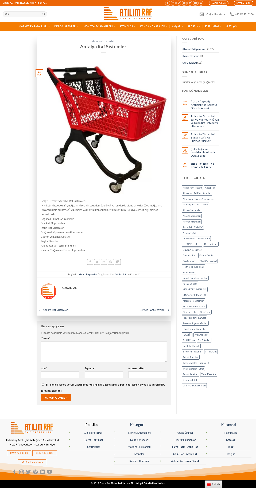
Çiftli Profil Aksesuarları (194, 385)
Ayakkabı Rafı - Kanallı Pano (196, 238)
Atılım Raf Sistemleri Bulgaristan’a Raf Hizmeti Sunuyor (203, 137)
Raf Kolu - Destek (191, 346)
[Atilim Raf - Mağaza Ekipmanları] (128, 14)
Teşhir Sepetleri (190, 374)
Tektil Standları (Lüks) (193, 368)
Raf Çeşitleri (189, 62)
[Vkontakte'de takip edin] (200, 3)
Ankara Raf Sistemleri (55, 309)
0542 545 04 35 (45, 453)
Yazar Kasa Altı (208, 374)
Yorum (45, 338)
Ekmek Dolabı (206, 255)
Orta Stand (205, 312)
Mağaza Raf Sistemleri (193, 300)
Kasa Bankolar (190, 283)
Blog (231, 446)
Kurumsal (228, 424)
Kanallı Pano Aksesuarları (195, 278)
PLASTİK (193, 26)
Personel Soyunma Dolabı (195, 323)
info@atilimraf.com (32, 462)
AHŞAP (176, 26)
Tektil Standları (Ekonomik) (196, 363)
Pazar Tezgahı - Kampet (194, 317)
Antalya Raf (120, 274)
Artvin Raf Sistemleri (153, 309)
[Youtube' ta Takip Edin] (195, 3)
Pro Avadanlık (201, 334)
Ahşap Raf (210, 187)
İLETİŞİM (231, 26)
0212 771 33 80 (19, 453)
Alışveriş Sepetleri (192, 215)
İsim (44, 368)
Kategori (137, 424)
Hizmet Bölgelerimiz (104, 41)
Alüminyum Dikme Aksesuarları (198, 199)
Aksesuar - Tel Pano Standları (197, 193)
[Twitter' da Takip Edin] (178, 3)
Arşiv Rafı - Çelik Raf (193, 227)
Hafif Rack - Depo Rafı (193, 266)
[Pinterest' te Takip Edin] (184, 3)
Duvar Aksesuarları (192, 249)
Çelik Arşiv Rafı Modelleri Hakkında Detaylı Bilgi (203, 152)
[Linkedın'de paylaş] (118, 262)
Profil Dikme (189, 340)
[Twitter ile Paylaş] (97, 262)
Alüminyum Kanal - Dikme (195, 204)
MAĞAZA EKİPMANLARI (98, 26)
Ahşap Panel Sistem (192, 187)
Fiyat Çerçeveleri (208, 261)
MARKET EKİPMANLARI (33, 26)
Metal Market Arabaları (194, 306)
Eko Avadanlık (190, 261)
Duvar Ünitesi (189, 255)
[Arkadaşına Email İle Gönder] (104, 262)
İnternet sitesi (136, 368)
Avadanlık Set (189, 233)
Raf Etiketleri (204, 340)
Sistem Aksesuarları (192, 351)
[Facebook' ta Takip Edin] (167, 3)
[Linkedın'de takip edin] (189, 3)
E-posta (90, 368)
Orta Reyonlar (190, 312)
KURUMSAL (212, 26)
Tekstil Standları (191, 357)
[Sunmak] (44, 14)
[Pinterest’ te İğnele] (111, 262)
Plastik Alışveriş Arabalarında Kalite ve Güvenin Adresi (204, 105)
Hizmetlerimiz (190, 55)
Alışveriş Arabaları (192, 210)
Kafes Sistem (189, 272)
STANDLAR (126, 26)
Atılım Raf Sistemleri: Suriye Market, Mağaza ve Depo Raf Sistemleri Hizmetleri (205, 121)
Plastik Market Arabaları (194, 329)
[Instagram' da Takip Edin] (173, 3)
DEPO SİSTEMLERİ (65, 26)
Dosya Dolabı (211, 244)
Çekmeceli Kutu (190, 380)
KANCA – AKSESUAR (152, 26)
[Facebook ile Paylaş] (90, 262)
